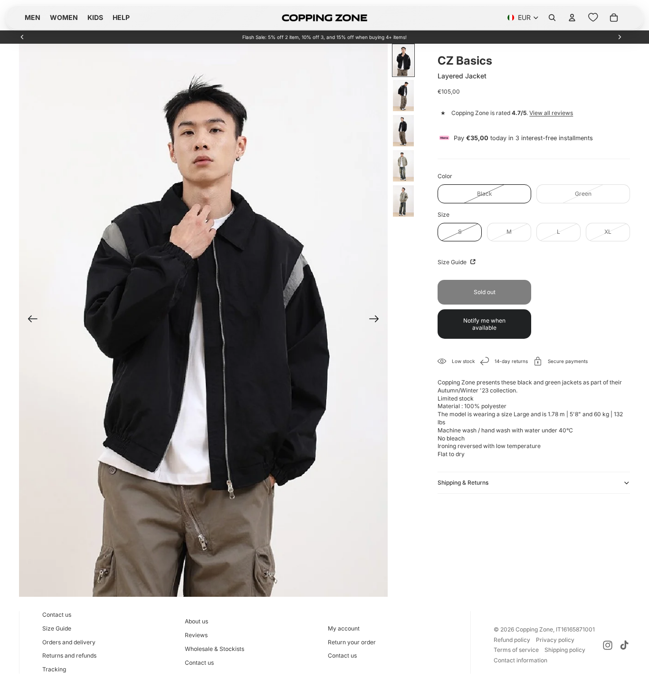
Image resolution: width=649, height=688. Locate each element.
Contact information (520, 660)
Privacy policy (555, 639)
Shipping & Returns (463, 482)
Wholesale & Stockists (214, 648)
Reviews (196, 635)
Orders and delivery (68, 642)
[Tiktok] (624, 645)
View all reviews (551, 112)
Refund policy (512, 639)
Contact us (56, 614)
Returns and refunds (69, 655)
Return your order (352, 642)
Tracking (54, 669)
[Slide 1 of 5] (403, 60)
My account (344, 628)
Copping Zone (534, 629)
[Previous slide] (22, 37)
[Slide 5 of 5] (403, 201)
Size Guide (453, 262)
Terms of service (516, 649)
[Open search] (552, 17)
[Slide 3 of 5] (403, 130)
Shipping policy (564, 649)
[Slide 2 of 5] (403, 95)
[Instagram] (607, 645)
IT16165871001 (575, 629)
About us (196, 621)
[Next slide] (619, 37)
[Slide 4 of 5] (403, 166)
